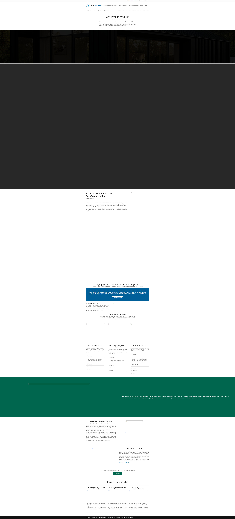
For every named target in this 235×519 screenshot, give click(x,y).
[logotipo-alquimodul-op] (93, 5)
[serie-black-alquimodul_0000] (138, 161)
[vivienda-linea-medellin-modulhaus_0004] (145, 174)
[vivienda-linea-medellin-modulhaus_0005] (130, 174)
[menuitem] (104, 5)
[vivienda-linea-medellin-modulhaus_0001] (130, 180)
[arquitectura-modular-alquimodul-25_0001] (92, 258)
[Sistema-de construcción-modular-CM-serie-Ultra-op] (138, 180)
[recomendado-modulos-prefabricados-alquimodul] (138, 496)
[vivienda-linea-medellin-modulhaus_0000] (138, 174)
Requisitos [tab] (112, 357)
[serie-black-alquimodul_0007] (130, 155)
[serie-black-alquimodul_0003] (123, 167)
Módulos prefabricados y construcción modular (138, 488)
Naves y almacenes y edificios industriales (117, 488)
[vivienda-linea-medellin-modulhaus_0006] (123, 174)
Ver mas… (99, 510)
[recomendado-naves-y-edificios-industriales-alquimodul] (117, 496)
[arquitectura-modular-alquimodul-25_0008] (104, 266)
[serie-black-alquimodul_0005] (138, 167)
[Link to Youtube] (90, 1)
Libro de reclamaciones (129, 517)
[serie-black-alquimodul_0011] (138, 155)
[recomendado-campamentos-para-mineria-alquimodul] (96, 496)
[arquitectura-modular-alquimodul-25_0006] (116, 266)
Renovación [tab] (90, 366)
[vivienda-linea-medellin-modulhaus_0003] (123, 180)
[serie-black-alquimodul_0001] (130, 161)
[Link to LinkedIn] (94, 1)
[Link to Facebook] (86, 1)
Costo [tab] (89, 369)
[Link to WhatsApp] (92, 1)
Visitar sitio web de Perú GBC (124, 462)
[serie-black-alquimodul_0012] (145, 155)
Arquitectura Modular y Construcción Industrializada (97, 10)
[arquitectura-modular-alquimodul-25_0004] (116, 258)
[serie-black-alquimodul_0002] (145, 161)
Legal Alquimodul (122, 517)
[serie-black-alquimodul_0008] (123, 155)
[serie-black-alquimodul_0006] (145, 167)
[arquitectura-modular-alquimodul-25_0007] (104, 258)
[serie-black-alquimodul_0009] (123, 161)
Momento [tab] (89, 364)
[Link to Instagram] (88, 1)
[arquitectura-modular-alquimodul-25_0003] (92, 266)
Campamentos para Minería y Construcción (96, 488)
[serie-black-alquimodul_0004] (130, 167)
